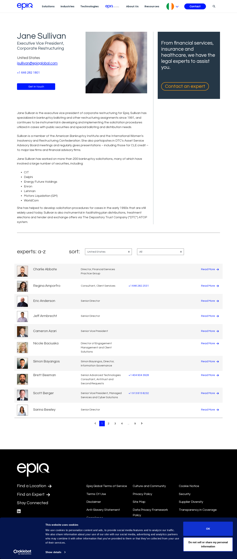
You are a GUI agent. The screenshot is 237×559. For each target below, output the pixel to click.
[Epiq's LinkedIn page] (19, 511)
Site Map (139, 501)
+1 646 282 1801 (28, 72)
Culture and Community (149, 486)
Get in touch (36, 86)
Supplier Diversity (191, 501)
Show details (53, 552)
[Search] (213, 6)
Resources (152, 6)
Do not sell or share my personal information (208, 544)
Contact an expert (185, 86)
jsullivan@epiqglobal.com (37, 63)
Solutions (48, 6)
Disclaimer (93, 501)
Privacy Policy (142, 494)
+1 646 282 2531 (139, 285)
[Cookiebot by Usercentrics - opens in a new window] (22, 552)
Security (185, 494)
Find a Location (32, 486)
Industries (67, 6)
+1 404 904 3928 (139, 375)
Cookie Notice (189, 486)
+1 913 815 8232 (139, 393)
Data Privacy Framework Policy (150, 512)
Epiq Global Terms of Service (106, 486)
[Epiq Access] (112, 6)
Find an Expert (31, 494)
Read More (208, 269)
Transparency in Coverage (198, 509)
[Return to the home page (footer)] (25, 6)
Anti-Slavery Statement (103, 509)
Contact (195, 6)
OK (208, 528)
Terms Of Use (96, 494)
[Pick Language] (172, 6)
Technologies (89, 6)
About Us (132, 6)
